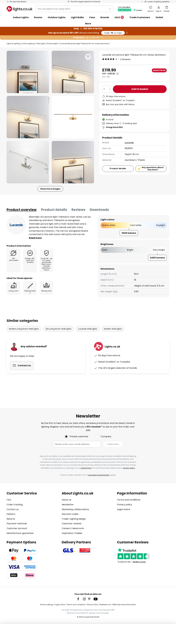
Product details (54, 209)
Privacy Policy (92, 604)
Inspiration (67, 533)
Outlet (159, 17)
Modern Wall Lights (113, 328)
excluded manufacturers (98, 475)
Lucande (129, 142)
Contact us (13, 509)
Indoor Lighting (28, 43)
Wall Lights (40, 43)
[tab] (22, 209)
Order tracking (15, 504)
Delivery (11, 514)
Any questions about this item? (153, 168)
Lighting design (78, 518)
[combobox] (74, 9)
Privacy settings (46, 604)
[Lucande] (16, 225)
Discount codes (70, 514)
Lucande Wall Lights (87, 328)
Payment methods (17, 523)
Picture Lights (52, 43)
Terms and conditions (128, 499)
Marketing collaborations (75, 509)
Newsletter (68, 504)
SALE (117, 17)
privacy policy (129, 468)
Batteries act (105, 604)
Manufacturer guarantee (20, 533)
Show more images (50, 188)
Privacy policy (124, 504)
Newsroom (78, 528)
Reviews (78, 209)
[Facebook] (80, 599)
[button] (28, 117)
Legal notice (123, 509)
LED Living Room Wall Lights (58, 328)
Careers (66, 528)
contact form (86, 468)
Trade (65, 518)
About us (66, 499)
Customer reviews (71, 523)
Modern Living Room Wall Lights (24, 328)
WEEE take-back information (124, 604)
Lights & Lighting (13, 43)
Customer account (17, 528)
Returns (11, 518)
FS (113, 32)
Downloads (99, 209)
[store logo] (19, 9)
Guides (78, 533)
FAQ (9, 499)
